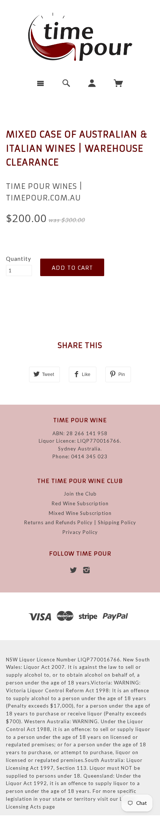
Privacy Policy (80, 532)
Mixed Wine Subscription (80, 513)
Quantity (18, 258)
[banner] (80, 36)
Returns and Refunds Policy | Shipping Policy (80, 522)
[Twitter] (73, 570)
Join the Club (80, 494)
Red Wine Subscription (80, 503)
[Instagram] (86, 570)
